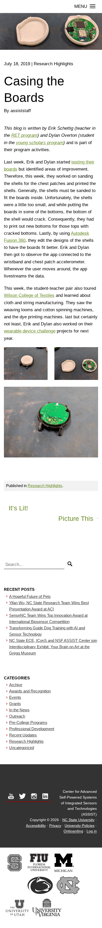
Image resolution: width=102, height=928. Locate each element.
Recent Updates (23, 735)
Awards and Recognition (30, 691)
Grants (15, 703)
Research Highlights (45, 485)
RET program (24, 135)
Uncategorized (21, 747)
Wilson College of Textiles (29, 295)
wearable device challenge (29, 331)
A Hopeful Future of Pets (30, 596)
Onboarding (73, 831)
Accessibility (36, 826)
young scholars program (39, 142)
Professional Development (31, 729)
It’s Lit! (18, 508)
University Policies (79, 826)
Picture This (75, 518)
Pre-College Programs (28, 722)
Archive (15, 685)
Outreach (17, 716)
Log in (92, 831)
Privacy (55, 826)
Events (15, 697)
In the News (19, 710)
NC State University (78, 820)
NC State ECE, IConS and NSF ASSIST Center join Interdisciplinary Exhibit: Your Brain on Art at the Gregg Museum (53, 646)
